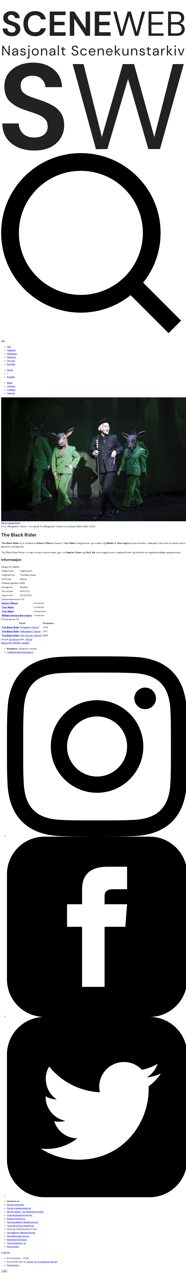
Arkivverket (13, 1246)
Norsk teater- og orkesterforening (25, 1211)
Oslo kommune (15, 1243)
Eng (11, 376)
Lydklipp (11, 389)
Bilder (10, 382)
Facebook (14, 639)
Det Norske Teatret (31, 635)
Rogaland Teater (30, 627)
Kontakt (11, 364)
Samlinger (12, 353)
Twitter (29, 639)
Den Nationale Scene (18, 1236)
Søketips (11, 357)
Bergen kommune (16, 1218)
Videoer (11, 386)
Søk (9, 346)
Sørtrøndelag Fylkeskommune (22, 1222)
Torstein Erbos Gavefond (20, 1225)
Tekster (11, 393)
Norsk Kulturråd (15, 1204)
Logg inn (5, 1252)
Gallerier (11, 350)
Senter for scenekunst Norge (41, 1261)
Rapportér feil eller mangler (15, 642)
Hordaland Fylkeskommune (21, 1232)
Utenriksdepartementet (19, 1215)
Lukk (4, 1271)
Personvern (13, 1265)
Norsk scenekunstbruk (19, 1208)
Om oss (11, 360)
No (10, 369)
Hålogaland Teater (30, 631)
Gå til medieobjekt (10, 522)
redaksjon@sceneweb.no (20, 652)
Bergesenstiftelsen (17, 1239)
